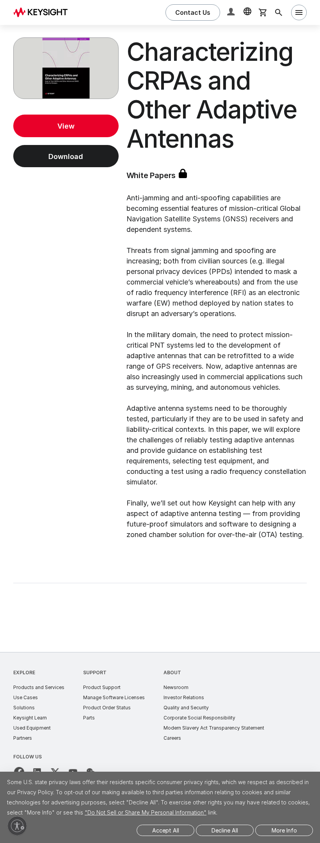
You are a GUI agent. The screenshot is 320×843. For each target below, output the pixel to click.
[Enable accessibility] (17, 825)
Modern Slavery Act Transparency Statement (214, 728)
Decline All (225, 830)
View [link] (66, 126)
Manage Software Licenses (114, 697)
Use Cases (25, 697)
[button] (231, 13)
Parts (89, 718)
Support (95, 672)
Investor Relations (184, 697)
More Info (284, 830)
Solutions (24, 707)
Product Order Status (107, 707)
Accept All (165, 830)
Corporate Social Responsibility (199, 718)
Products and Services (38, 687)
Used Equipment (32, 728)
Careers (172, 738)
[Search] (278, 12)
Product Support (102, 687)
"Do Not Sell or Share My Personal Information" (145, 812)
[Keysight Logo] (43, 12)
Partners (22, 738)
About (172, 672)
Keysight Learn (30, 718)
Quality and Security (186, 707)
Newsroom (176, 687)
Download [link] (65, 156)
